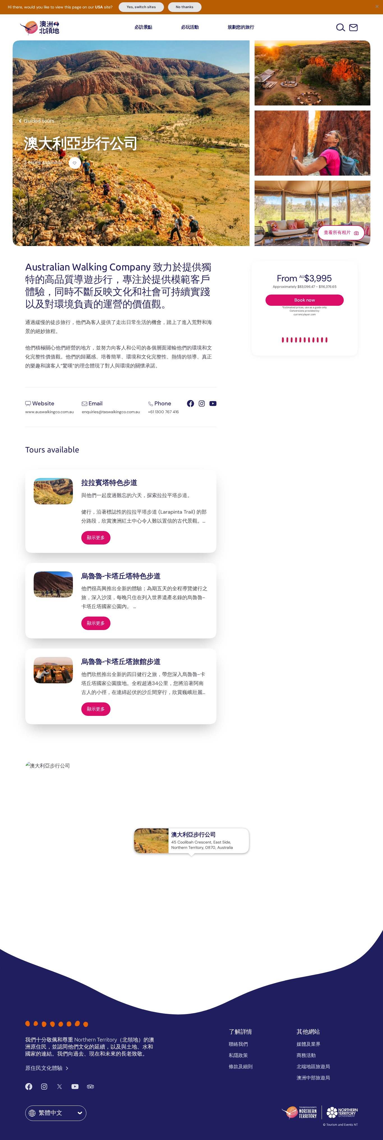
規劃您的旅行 (241, 27)
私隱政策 (238, 1055)
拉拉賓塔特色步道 (109, 482)
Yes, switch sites (141, 7)
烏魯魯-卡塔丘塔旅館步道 (121, 661)
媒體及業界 (308, 1044)
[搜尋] (340, 27)
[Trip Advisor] (90, 1086)
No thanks (184, 7)
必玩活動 (190, 27)
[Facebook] (28, 1086)
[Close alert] (377, 6)
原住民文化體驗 (44, 1068)
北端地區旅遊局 (313, 1066)
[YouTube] (75, 1086)
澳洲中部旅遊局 (313, 1078)
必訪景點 (143, 27)
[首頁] (39, 27)
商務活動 (306, 1055)
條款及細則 (241, 1066)
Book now (304, 300)
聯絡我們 (238, 1044)
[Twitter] (59, 1086)
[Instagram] (44, 1086)
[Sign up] (353, 28)
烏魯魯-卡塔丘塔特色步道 (121, 576)
